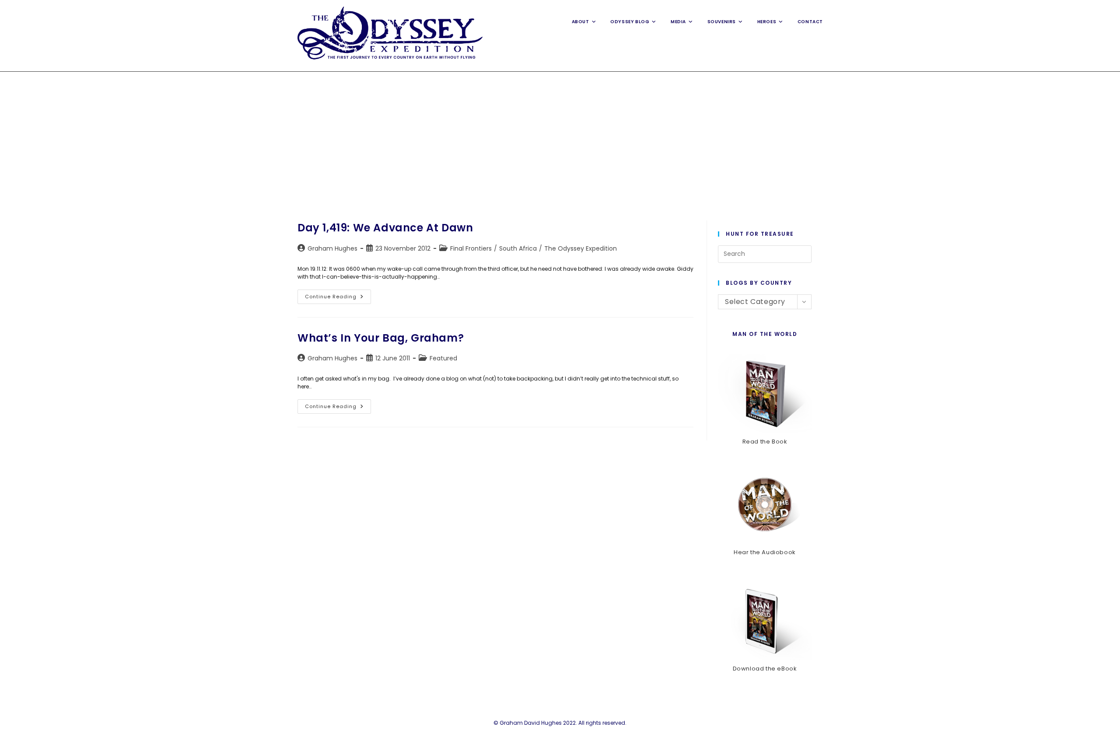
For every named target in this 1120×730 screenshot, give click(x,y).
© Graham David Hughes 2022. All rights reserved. (560, 723)
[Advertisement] (560, 137)
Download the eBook (765, 668)
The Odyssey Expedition (580, 248)
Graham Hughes (332, 248)
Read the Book (765, 441)
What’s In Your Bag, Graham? (381, 338)
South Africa (518, 248)
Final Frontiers (471, 248)
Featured (443, 358)
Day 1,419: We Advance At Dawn (385, 227)
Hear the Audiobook (765, 552)
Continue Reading (338, 298)
